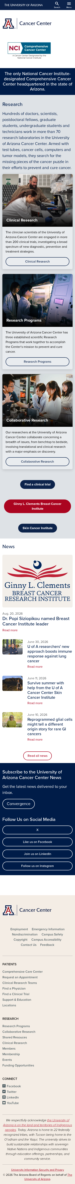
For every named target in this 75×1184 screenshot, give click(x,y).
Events (7, 1060)
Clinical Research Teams (19, 983)
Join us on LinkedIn (37, 854)
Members (8, 1049)
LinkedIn (13, 1097)
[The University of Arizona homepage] (23, 5)
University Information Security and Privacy (37, 1170)
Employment (19, 929)
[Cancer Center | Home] (37, 23)
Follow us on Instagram (37, 866)
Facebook (14, 1086)
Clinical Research (37, 262)
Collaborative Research (37, 462)
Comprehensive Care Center (22, 972)
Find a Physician (14, 989)
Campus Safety (52, 934)
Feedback (47, 945)
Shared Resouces (14, 1037)
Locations (9, 1005)
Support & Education (16, 1000)
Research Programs (37, 362)
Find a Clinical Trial (15, 994)
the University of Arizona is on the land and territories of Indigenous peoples (37, 1125)
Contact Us (28, 945)
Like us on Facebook (37, 842)
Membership (11, 1054)
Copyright (20, 940)
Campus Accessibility (46, 940)
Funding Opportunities (18, 1065)
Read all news (37, 756)
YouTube (13, 1103)
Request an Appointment (20, 977)
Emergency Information (48, 929)
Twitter (11, 1092)
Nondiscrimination (25, 934)
